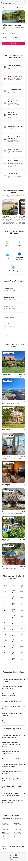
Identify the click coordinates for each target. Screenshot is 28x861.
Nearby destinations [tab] (7, 818)
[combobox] (13, 34)
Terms (15, 859)
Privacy (11, 859)
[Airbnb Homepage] (3, 7)
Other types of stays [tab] (19, 818)
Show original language (8, 3)
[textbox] (7, 39)
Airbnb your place (19, 8)
